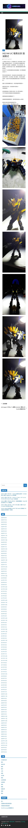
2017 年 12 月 (4, 586)
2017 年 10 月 (4, 589)
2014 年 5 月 (4, 633)
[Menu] (2, 13)
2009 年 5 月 (4, 707)
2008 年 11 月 (4, 718)
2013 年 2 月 (4, 647)
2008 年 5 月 (4, 732)
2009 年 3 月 (4, 711)
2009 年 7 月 (4, 703)
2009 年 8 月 (4, 700)
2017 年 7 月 (4, 591)
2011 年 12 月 (4, 656)
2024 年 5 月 (4, 544)
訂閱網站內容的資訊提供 (6, 803)
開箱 (2, 791)
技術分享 (3, 764)
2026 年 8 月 (4, 517)
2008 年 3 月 (4, 736)
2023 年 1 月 (4, 557)
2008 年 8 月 (4, 725)
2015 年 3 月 (4, 624)
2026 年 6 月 (4, 522)
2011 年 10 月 (4, 660)
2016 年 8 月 (4, 609)
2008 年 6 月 (4, 729)
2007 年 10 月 (4, 745)
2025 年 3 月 (4, 537)
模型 (3, 50)
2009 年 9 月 (4, 698)
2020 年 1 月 (4, 573)
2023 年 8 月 (4, 553)
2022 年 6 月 (4, 562)
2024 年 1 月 (4, 546)
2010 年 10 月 (4, 674)
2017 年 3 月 (4, 595)
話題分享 (3, 789)
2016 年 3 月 (4, 613)
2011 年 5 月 (4, 671)
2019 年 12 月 (4, 575)
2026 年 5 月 (4, 524)
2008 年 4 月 (4, 734)
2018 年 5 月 (4, 584)
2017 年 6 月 (4, 593)
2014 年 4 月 (4, 636)
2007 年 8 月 (4, 749)
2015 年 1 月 (4, 627)
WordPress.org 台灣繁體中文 (7, 808)
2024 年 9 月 (4, 542)
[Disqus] (14, 427)
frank (10, 59)
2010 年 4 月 (4, 685)
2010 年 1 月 (4, 691)
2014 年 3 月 (4, 638)
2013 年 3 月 (4, 645)
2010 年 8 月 (4, 676)
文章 (2, 771)
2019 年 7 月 (4, 580)
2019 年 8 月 (4, 578)
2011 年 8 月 (4, 665)
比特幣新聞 (3, 780)
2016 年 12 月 (4, 600)
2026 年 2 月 (4, 531)
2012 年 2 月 (4, 651)
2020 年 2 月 (4, 571)
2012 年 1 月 (4, 653)
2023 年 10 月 (4, 549)
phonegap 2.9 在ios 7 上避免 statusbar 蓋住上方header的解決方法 (13, 408)
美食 (2, 784)
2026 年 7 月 (4, 520)
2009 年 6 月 (4, 705)
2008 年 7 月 (4, 727)
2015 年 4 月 (4, 622)
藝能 (2, 786)
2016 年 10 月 (4, 604)
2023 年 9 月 (4, 551)
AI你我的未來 (4, 760)
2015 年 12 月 (4, 618)
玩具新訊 (3, 782)
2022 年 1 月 (4, 564)
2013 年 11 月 (4, 640)
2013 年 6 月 (4, 642)
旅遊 (2, 773)
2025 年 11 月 (4, 535)
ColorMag (23, 821)
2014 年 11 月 (4, 631)
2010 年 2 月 (4, 689)
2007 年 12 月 (4, 740)
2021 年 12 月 (4, 566)
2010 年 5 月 (4, 682)
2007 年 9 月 (4, 747)
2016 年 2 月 (4, 616)
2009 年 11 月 (4, 696)
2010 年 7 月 (4, 678)
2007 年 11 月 (4, 743)
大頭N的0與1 (12, 821)
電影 (2, 793)
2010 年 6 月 (4, 680)
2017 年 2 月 (4, 598)
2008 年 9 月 (4, 723)
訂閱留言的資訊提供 (5, 805)
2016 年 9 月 (4, 607)
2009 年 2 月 (4, 714)
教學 (2, 768)
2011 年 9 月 (4, 662)
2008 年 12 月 (4, 716)
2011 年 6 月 (4, 669)
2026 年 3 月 (4, 528)
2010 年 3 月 (4, 687)
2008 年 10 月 (4, 720)
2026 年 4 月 (4, 526)
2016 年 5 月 (4, 611)
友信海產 (5, 403)
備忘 (2, 762)
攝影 (2, 766)
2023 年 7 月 (4, 555)
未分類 (2, 775)
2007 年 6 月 (4, 752)
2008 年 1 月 (4, 738)
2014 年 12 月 (4, 629)
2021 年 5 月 (4, 569)
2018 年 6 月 (4, 582)
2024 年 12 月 (4, 540)
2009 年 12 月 (4, 694)
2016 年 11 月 (4, 602)
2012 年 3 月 (4, 649)
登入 (2, 801)
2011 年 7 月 (4, 667)
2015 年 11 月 (4, 620)
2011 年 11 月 (4, 658)
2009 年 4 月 (4, 709)
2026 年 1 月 (4, 533)
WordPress (5, 823)
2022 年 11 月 (4, 560)
